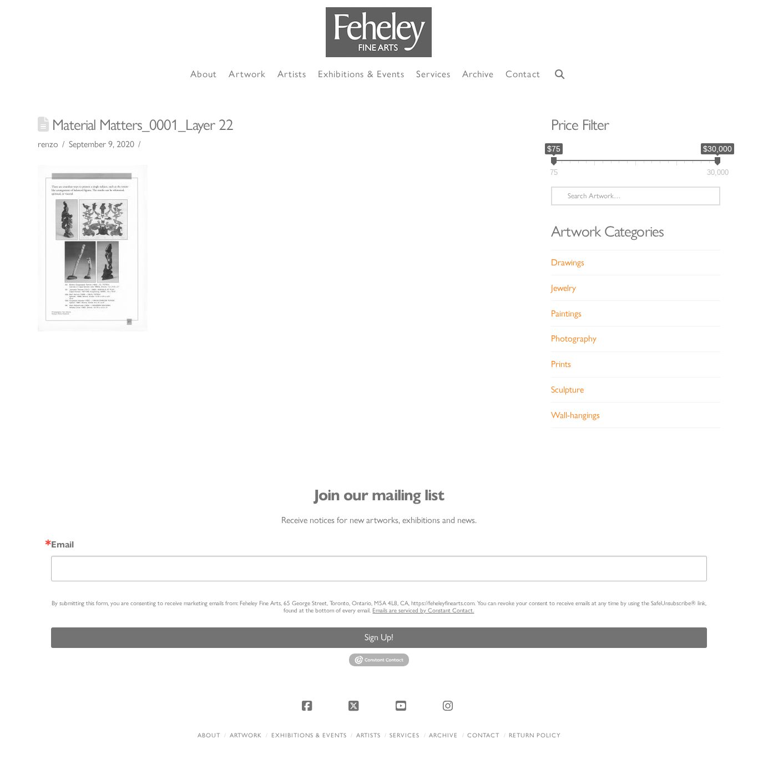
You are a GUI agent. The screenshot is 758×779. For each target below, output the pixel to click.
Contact (483, 735)
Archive (443, 735)
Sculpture (567, 389)
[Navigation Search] (560, 74)
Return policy (534, 735)
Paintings (566, 313)
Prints (561, 364)
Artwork (246, 735)
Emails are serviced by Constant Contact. (423, 610)
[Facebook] (309, 706)
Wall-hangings (575, 415)
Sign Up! (379, 637)
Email (62, 544)
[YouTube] (402, 706)
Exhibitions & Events (309, 735)
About (209, 735)
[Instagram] (449, 706)
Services (405, 735)
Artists (368, 735)
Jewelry (563, 288)
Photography (574, 338)
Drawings (567, 262)
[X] (356, 706)
